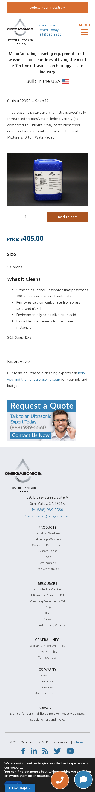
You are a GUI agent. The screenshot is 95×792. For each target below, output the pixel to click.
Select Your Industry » (47, 7)
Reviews (47, 687)
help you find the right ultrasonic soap (46, 376)
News (48, 619)
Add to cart (68, 217)
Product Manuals (47, 569)
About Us (47, 675)
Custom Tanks (47, 551)
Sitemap (79, 742)
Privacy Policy (47, 651)
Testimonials (47, 563)
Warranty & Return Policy (47, 645)
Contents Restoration (47, 545)
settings (43, 776)
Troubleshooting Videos (47, 625)
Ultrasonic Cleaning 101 (47, 595)
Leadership (48, 681)
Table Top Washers (47, 539)
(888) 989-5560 (50, 34)
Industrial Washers (48, 533)
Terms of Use (47, 657)
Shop (47, 557)
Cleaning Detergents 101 (47, 601)
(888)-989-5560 (50, 510)
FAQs (47, 607)
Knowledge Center (47, 589)
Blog (47, 613)
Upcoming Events (47, 693)
